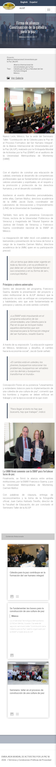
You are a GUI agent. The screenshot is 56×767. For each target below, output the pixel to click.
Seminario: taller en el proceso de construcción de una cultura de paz (27, 691)
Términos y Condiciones (19, 760)
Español (33, 2)
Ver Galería (17, 78)
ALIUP (22, 8)
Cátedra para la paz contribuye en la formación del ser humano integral (27, 574)
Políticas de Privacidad (41, 760)
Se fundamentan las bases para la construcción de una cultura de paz (27, 610)
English (24, 2)
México (16, 73)
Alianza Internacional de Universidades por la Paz (23, 66)
